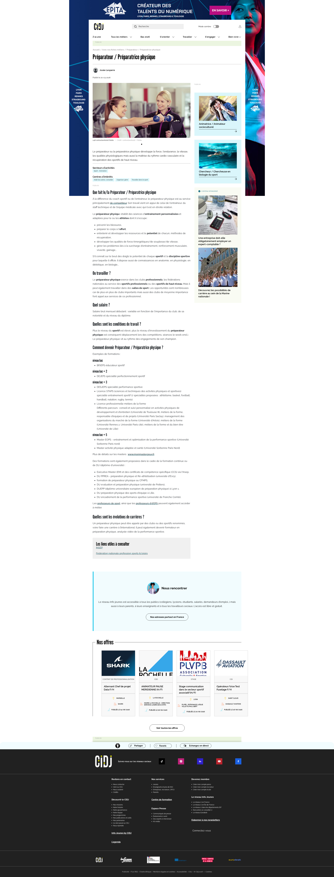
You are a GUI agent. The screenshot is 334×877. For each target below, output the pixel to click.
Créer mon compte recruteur (203, 787)
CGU (190, 872)
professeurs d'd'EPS (147, 503)
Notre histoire (118, 807)
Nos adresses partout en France (167, 617)
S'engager (210, 37)
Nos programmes (119, 815)
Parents (156, 792)
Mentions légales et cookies (164, 872)
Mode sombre (204, 26)
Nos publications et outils (122, 818)
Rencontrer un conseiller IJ (202, 810)
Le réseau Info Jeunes (202, 797)
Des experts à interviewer (162, 819)
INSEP (99, 547)
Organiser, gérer (122, 180)
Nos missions (118, 805)
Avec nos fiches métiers (113, 50)
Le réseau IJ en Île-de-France (203, 805)
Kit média (156, 821)
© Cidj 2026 (198, 872)
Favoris (162, 746)
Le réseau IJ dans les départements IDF (207, 807)
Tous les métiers (119, 37)
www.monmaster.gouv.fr (141, 454)
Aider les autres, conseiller (103, 180)
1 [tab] (141, 144)
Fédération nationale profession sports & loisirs (122, 553)
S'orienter (165, 37)
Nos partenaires (119, 820)
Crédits (115, 792)
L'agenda (116, 842)
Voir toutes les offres (167, 728)
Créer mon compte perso (202, 784)
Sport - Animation (100, 171)
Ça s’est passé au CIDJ (121, 823)
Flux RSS (134, 872)
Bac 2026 (145, 37)
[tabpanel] (141, 112)
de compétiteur (118, 203)
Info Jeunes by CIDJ (122, 833)
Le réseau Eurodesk (200, 813)
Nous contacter (118, 784)
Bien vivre (233, 37)
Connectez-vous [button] (201, 830)
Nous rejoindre (118, 826)
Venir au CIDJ (118, 787)
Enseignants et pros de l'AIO (163, 787)
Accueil (96, 50)
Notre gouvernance (120, 810)
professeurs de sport (108, 503)
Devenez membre (200, 779)
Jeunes (155, 784)
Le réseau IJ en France (201, 802)
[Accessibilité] (117, 745)
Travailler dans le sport (140, 180)
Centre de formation (161, 799)
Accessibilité (182, 872)
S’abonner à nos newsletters (205, 820)
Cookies (208, 872)
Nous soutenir (118, 790)
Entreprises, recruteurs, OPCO (163, 790)
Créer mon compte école (202, 790)
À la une (97, 37)
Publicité (125, 872)
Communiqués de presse (162, 814)
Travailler (187, 37)
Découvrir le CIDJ (120, 799)
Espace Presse (158, 808)
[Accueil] (105, 26)
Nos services (157, 779)
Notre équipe (118, 813)
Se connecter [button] (240, 26)
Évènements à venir (160, 816)
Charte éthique (145, 872)
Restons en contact (121, 779)
